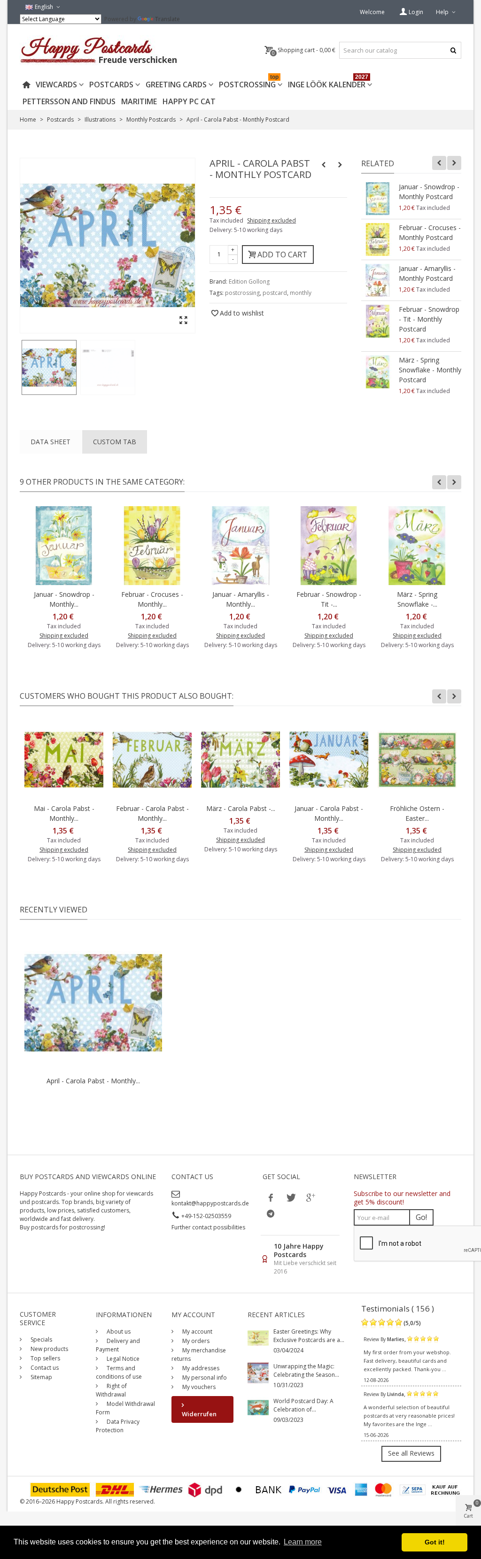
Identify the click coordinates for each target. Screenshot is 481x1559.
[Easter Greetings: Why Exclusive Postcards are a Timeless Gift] (258, 1338)
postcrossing (242, 293)
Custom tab (114, 441)
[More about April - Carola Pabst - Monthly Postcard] (93, 1003)
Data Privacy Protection (118, 1426)
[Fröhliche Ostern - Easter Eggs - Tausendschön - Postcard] (417, 759)
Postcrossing (249, 83)
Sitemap (40, 1377)
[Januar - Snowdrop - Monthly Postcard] (377, 198)
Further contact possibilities (208, 1227)
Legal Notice (122, 1359)
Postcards (111, 84)
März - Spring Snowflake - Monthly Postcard (430, 369)
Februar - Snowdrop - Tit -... (328, 599)
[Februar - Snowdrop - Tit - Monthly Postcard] (377, 321)
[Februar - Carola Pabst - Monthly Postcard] (152, 759)
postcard (275, 293)
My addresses (200, 1368)
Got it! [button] (435, 1542)
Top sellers (44, 1358)
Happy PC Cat (189, 101)
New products (48, 1349)
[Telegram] (271, 1213)
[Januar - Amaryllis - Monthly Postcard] (377, 280)
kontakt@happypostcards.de (210, 1203)
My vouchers (198, 1387)
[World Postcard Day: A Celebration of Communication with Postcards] (258, 1407)
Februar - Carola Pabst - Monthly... (152, 813)
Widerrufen (199, 1414)
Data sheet (50, 441)
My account (196, 1331)
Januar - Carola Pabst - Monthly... (329, 813)
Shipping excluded (271, 220)
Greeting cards (176, 84)
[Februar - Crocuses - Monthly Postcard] (377, 239)
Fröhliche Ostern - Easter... (417, 813)
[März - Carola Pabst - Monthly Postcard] (240, 759)
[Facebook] (271, 1197)
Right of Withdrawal (111, 1390)
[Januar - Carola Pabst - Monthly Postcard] (328, 759)
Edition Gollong (249, 282)
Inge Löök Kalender (328, 83)
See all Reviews (411, 1453)
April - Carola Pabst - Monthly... (93, 1080)
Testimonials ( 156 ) (397, 1308)
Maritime (139, 101)
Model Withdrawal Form (125, 1408)
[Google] (310, 1197)
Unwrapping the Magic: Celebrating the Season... (306, 1370)
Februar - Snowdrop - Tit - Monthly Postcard (429, 319)
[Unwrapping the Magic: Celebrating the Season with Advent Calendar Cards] (258, 1372)
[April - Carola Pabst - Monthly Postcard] (49, 367)
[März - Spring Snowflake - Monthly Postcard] (377, 371)
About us (118, 1331)
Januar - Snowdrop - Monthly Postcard (429, 191)
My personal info (204, 1377)
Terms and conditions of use (119, 1372)
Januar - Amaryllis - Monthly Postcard (427, 273)
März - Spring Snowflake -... (417, 599)
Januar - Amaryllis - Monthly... (240, 599)
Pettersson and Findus (69, 101)
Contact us (44, 1368)
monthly (300, 293)
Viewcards (56, 84)
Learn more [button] (303, 1542)
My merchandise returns (198, 1354)
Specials (40, 1339)
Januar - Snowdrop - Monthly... (64, 599)
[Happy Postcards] (99, 50)
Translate (167, 19)
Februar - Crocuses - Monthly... (152, 599)
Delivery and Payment (118, 1345)
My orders (195, 1341)
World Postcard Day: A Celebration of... (303, 1405)
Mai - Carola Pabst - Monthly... (64, 813)
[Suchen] (453, 50)
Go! (421, 1217)
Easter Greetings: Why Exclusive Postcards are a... (308, 1335)
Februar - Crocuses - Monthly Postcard (430, 232)
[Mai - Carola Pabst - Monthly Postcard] (63, 759)
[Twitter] (290, 1197)
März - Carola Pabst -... (240, 808)
